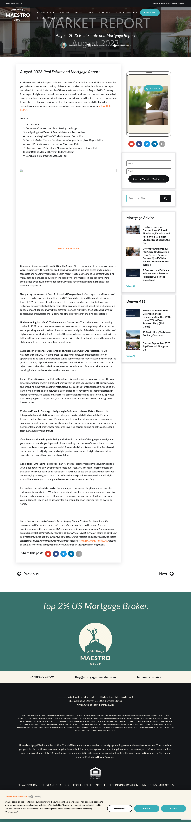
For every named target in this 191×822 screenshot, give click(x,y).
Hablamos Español (148, 677)
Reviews (64, 12)
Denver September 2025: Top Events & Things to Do (157, 346)
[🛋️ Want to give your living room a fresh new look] (148, 105)
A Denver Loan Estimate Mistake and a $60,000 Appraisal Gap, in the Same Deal (156, 275)
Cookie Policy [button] (32, 809)
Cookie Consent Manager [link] (16, 796)
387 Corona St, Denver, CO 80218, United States (95, 700)
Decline (146, 808)
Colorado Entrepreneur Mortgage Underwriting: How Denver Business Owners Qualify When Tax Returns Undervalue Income (156, 256)
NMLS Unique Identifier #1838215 (95, 704)
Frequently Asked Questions (53, 17)
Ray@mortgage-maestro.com (95, 677)
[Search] (165, 198)
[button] (48, 554)
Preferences (120, 808)
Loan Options (123, 12)
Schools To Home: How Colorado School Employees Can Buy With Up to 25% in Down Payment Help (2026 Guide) (157, 318)
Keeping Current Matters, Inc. (93, 540)
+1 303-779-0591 (176, 3)
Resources (42, 12)
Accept (173, 808)
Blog (91, 12)
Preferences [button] (11, 812)
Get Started (149, 12)
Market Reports (124, 45)
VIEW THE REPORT (68, 248)
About (78, 12)
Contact (104, 12)
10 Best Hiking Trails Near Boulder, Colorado (157, 333)
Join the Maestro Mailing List (149, 178)
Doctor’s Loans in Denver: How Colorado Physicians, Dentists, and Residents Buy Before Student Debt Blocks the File (156, 235)
